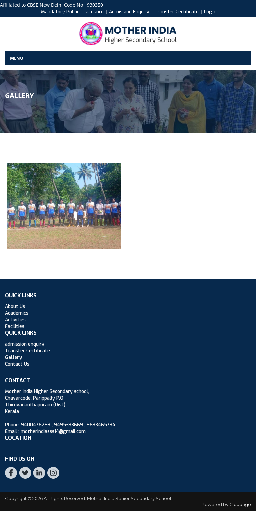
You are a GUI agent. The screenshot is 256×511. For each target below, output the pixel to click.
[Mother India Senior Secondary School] (128, 33)
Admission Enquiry (129, 12)
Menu (16, 58)
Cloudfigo (240, 504)
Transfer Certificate (177, 12)
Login (209, 12)
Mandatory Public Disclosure (72, 12)
